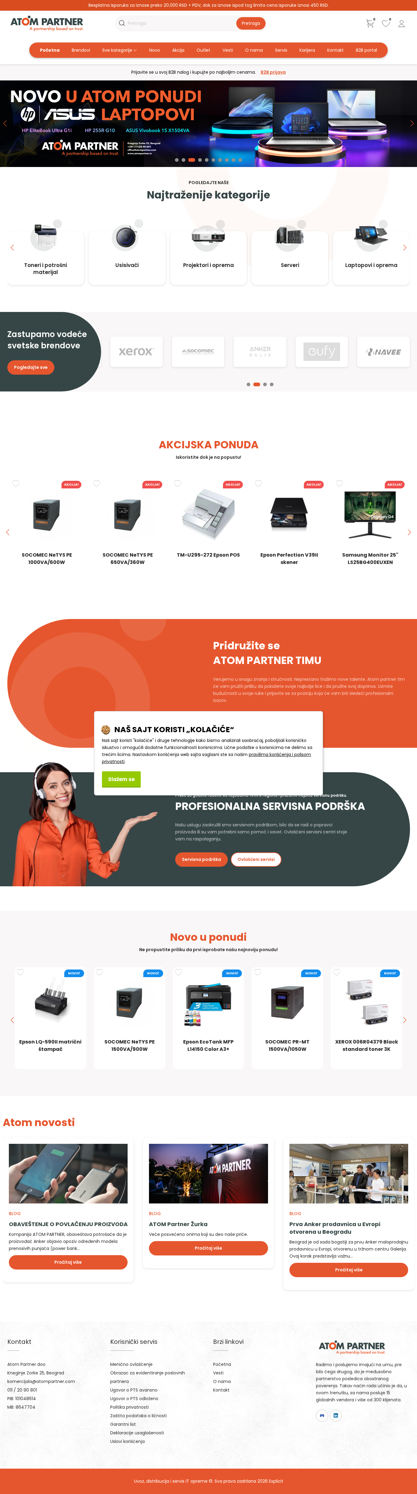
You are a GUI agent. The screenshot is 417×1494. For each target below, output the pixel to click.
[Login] (402, 24)
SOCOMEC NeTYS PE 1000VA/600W (47, 558)
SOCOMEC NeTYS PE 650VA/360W (128, 558)
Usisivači (127, 265)
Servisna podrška (201, 859)
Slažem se (121, 779)
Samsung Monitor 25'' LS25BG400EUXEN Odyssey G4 (370, 562)
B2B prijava (273, 72)
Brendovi (81, 50)
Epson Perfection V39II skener (289, 558)
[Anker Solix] (260, 351)
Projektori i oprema (208, 265)
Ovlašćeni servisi (256, 859)
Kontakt (335, 50)
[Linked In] (336, 1416)
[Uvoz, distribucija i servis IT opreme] (46, 23)
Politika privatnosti (129, 1407)
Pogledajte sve (31, 367)
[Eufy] (322, 351)
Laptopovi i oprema (371, 265)
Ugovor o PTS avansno (134, 1390)
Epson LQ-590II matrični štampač (50, 1045)
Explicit (276, 1481)
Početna (50, 50)
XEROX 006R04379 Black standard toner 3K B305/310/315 (366, 1049)
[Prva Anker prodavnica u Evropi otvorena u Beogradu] (348, 1173)
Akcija (178, 50)
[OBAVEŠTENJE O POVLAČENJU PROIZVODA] (68, 1173)
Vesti (228, 50)
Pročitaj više (68, 1262)
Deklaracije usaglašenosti (137, 1433)
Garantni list (123, 1424)
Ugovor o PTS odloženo (134, 1399)
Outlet (203, 50)
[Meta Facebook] (322, 1416)
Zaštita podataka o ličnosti (138, 1416)
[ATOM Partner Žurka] (208, 1173)
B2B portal (366, 50)
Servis (281, 50)
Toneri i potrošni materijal (45, 268)
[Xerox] (136, 351)
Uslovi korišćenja (127, 1441)
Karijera (307, 50)
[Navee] (383, 351)
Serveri (290, 265)
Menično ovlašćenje (131, 1364)
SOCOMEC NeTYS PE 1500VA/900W (129, 1045)
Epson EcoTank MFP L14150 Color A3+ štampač (208, 1049)
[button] (177, 160)
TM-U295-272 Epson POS (208, 554)
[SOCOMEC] (198, 351)
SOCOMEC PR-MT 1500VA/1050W (287, 1045)
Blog (15, 1213)
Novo (154, 50)
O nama (254, 50)
